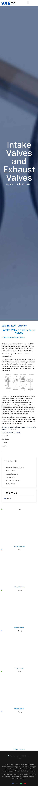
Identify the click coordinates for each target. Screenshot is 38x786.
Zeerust (4, 442)
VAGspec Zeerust (19, 708)
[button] (28, 2)
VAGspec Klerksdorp (19, 749)
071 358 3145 (10, 471)
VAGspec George (19, 668)
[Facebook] (5, 498)
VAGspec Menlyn (19, 627)
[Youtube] (25, 783)
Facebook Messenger (13, 480)
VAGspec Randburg (19, 587)
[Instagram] (8, 498)
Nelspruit (5, 436)
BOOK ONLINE (11, 429)
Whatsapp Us (10, 477)
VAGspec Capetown (19, 546)
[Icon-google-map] (10, 498)
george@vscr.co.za (12, 474)
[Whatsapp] (21, 783)
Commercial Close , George (15, 467)
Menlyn (4, 446)
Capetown (5, 439)
